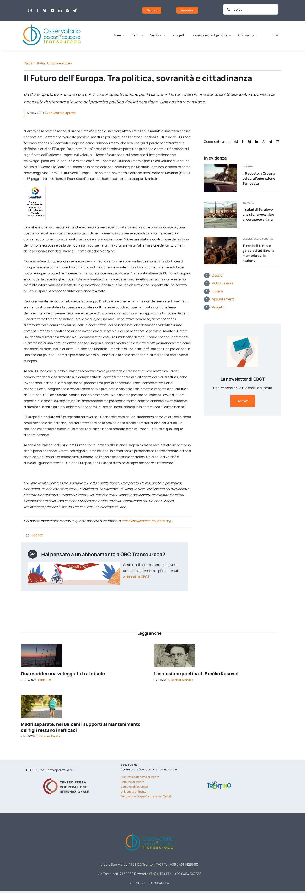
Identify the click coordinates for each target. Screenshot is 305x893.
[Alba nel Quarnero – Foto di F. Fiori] (41, 646)
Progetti (218, 307)
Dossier (218, 275)
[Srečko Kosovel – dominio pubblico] (174, 646)
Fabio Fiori (45, 680)
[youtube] (52, 10)
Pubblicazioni (222, 283)
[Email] (277, 142)
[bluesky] (44, 10)
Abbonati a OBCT (136, 576)
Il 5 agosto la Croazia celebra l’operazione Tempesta (259, 178)
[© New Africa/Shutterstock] (41, 696)
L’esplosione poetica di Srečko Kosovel (196, 674)
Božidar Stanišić (182, 680)
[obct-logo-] (52, 22)
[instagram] (30, 10)
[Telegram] (270, 142)
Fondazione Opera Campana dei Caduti (146, 796)
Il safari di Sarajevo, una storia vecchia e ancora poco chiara (258, 214)
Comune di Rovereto (134, 786)
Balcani (30, 63)
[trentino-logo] (219, 782)
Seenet (37, 535)
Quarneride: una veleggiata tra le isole (63, 674)
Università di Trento (134, 791)
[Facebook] (242, 142)
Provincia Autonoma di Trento (140, 777)
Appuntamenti (223, 299)
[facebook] (37, 10)
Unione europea (59, 63)
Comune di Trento (132, 782)
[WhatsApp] (263, 142)
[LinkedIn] (256, 142)
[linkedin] (60, 10)
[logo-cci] (67, 778)
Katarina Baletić (50, 736)
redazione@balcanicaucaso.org (146, 520)
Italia (41, 63)
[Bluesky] (249, 142)
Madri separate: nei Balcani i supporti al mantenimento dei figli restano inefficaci (81, 727)
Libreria (218, 291)
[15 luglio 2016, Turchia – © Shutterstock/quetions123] (220, 238)
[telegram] (75, 10)
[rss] (67, 10)
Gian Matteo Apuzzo (60, 113)
